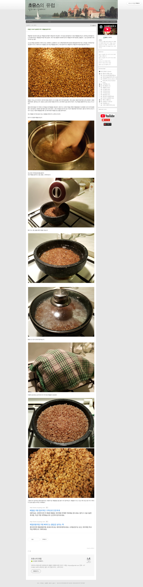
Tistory (82, 583)
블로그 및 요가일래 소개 (104, 64)
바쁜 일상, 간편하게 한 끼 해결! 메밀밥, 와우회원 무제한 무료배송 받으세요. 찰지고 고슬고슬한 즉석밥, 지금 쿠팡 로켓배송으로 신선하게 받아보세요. (61, 514)
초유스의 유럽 (36, 559)
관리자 (50, 583)
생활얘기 (94, 25)
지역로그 (42, 583)
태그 (38, 583)
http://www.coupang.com (37, 507)
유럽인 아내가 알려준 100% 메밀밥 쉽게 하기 (39, 29)
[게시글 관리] (37, 539)
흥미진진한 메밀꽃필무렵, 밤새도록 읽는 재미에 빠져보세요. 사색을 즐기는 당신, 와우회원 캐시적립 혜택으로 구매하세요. (61, 528)
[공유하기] (35, 539)
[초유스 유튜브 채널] (107, 117)
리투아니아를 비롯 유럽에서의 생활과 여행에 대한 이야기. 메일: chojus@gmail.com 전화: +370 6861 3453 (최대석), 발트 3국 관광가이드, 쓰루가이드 (58, 566)
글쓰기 (53, 583)
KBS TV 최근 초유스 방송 (105, 62)
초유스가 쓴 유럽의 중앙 (104, 61)
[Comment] (30, 551)
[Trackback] (28, 551)
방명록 (46, 583)
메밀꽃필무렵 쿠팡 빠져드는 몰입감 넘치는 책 (47, 525)
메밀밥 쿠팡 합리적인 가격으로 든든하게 (45, 511)
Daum (70, 583)
